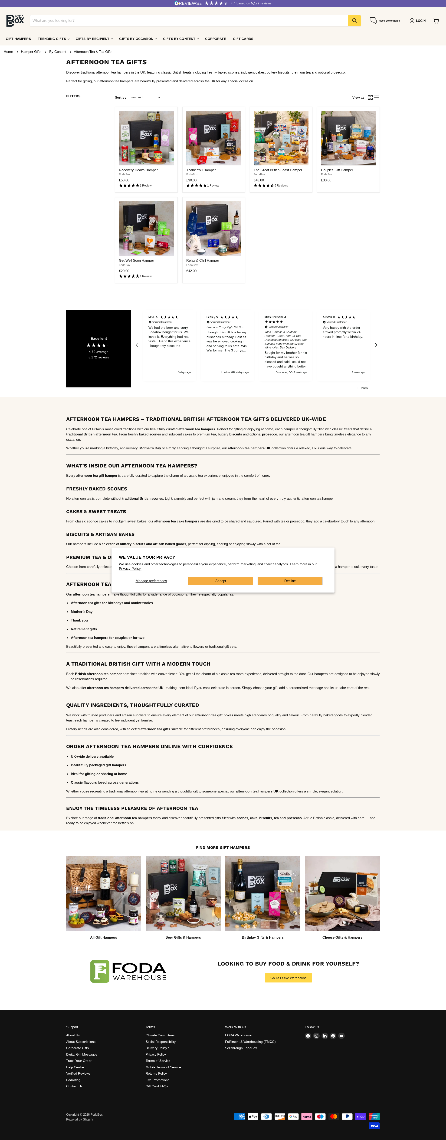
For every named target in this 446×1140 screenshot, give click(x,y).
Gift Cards (243, 39)
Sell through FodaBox (241, 1048)
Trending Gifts (52, 39)
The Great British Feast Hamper (278, 170)
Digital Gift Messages (81, 1054)
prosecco (294, 818)
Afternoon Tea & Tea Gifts (93, 52)
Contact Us (74, 1086)
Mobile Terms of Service (163, 1067)
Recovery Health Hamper (138, 170)
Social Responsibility (161, 1041)
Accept (220, 581)
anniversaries (142, 603)
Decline (290, 581)
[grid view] (370, 97)
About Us (73, 1035)
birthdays (115, 603)
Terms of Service (158, 1061)
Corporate (215, 39)
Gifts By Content (179, 39)
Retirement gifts (84, 629)
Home (8, 52)
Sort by (120, 97)
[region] (256, 345)
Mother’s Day (150, 448)
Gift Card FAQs (157, 1086)
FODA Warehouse (238, 1035)
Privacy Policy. (130, 568)
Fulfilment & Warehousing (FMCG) (250, 1041)
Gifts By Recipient (93, 39)
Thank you (79, 620)
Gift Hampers (18, 39)
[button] (146, 186)
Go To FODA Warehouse (288, 978)
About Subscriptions (80, 1041)
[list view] (377, 97)
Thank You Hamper (201, 170)
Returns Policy (156, 1073)
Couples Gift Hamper (337, 170)
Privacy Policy (156, 1054)
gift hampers (116, 765)
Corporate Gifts (77, 1048)
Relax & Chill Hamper (202, 260)
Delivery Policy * (157, 1048)
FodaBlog (73, 1080)
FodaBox (124, 174)
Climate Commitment (161, 1035)
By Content (58, 52)
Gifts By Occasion (136, 39)
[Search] (354, 20)
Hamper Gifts (31, 52)
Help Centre (75, 1067)
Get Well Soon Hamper (136, 260)
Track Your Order (79, 1061)
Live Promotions (157, 1080)
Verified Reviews (78, 1073)
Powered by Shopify (79, 1119)
